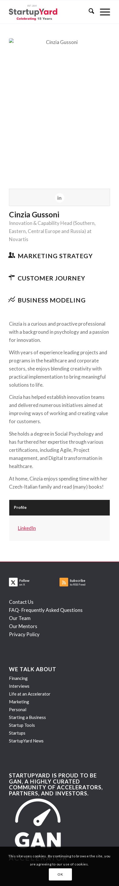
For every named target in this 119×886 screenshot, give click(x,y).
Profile (20, 507)
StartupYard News (26, 740)
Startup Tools (22, 725)
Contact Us (21, 602)
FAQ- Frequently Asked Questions (46, 610)
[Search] (88, 11)
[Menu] (102, 11)
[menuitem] (88, 11)
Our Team (20, 618)
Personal (17, 709)
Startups (17, 732)
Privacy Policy (24, 634)
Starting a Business (27, 717)
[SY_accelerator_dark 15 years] (49, 11)
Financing (18, 678)
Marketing (19, 701)
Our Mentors (23, 626)
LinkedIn (27, 528)
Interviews (19, 686)
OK (60, 874)
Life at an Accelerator (30, 693)
